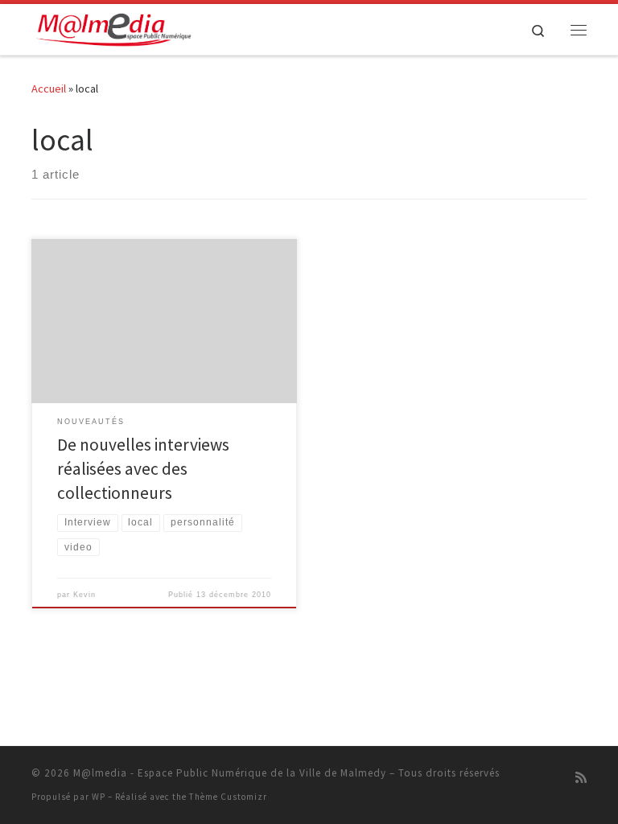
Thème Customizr (228, 796)
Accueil (48, 88)
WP (98, 796)
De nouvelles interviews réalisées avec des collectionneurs (143, 469)
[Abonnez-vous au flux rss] (581, 778)
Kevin (84, 595)
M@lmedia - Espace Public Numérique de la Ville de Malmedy (229, 773)
